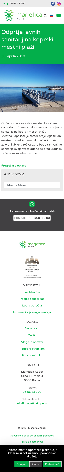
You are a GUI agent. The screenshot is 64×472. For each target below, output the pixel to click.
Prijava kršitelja (32, 355)
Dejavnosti (32, 328)
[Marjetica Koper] (22, 15)
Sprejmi (21, 464)
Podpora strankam (32, 349)
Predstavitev (32, 292)
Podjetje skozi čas (32, 299)
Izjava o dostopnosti (32, 441)
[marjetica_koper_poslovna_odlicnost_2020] (32, 267)
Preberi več (52, 464)
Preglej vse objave (13, 165)
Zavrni (36, 464)
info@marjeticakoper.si (32, 403)
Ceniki (32, 335)
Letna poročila (32, 305)
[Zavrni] (60, 458)
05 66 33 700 (17, 3)
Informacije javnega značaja (32, 312)
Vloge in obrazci (32, 342)
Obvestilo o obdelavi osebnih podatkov (32, 435)
